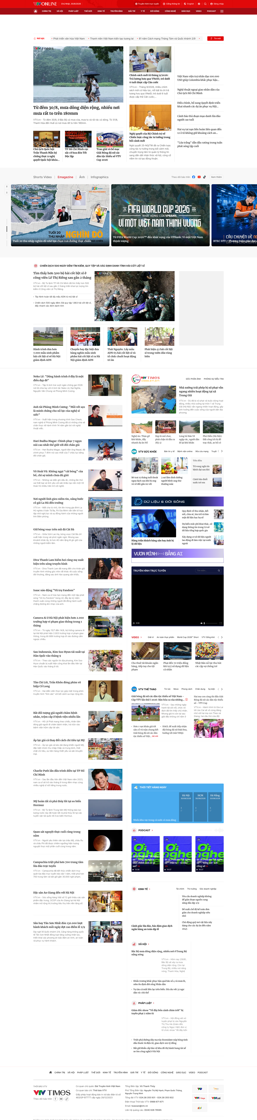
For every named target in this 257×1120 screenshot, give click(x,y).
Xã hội (142, 944)
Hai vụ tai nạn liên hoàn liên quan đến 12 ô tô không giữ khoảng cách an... (199, 131)
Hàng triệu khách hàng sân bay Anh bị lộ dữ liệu (152, 542)
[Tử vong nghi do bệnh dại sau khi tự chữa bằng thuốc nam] (217, 469)
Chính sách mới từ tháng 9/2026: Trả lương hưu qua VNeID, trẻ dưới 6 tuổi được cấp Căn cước (149, 79)
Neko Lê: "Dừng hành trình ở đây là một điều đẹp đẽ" (58, 378)
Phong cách (186, 689)
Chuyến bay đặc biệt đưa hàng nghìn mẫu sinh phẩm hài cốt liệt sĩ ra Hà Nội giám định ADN (85, 355)
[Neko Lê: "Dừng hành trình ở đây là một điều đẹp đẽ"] (105, 385)
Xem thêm (216, 177)
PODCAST (144, 830)
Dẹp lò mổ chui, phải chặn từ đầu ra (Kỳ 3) (165, 439)
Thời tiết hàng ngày (153, 787)
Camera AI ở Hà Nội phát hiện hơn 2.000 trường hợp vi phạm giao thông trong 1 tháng (58, 621)
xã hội (60, 11)
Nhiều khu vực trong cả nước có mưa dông (154, 820)
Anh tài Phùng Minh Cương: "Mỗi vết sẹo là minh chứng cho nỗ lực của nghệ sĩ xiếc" (59, 410)
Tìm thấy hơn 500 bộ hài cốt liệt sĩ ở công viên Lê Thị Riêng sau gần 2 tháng (62, 275)
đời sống (154, 11)
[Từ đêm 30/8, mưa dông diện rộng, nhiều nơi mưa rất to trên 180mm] (78, 74)
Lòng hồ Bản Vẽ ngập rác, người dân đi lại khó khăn (189, 439)
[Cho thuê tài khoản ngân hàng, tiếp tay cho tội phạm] (145, 651)
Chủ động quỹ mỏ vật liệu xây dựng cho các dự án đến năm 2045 (197, 925)
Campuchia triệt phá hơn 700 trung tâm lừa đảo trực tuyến (58, 864)
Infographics (99, 177)
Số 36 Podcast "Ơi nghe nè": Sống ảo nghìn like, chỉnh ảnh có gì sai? (146, 861)
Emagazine (65, 177)
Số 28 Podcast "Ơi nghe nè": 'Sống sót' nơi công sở (209, 863)
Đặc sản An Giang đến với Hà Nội (53, 892)
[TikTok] (204, 177)
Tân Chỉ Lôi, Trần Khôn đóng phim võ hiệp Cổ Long (57, 684)
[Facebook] (194, 177)
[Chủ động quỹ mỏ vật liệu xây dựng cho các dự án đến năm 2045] (219, 925)
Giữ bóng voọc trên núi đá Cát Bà (53, 529)
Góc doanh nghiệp (208, 889)
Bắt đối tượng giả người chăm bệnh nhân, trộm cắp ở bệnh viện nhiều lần (56, 714)
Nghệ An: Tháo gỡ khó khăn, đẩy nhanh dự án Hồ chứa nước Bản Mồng (140, 439)
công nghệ (170, 11)
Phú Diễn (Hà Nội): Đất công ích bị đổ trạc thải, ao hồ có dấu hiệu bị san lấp (212, 439)
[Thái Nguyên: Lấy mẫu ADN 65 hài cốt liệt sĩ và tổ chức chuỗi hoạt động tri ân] (122, 336)
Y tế (143, 11)
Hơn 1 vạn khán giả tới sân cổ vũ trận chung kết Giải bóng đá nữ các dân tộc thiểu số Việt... (145, 731)
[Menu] (222, 11)
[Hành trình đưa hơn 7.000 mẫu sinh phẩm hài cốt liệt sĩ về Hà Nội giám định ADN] (48, 336)
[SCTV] (199, 1107)
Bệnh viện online (184, 451)
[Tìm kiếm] (206, 4)
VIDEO (135, 637)
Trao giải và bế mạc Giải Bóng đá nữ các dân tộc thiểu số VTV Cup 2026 (109, 154)
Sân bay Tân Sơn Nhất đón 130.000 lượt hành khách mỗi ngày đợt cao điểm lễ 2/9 (59, 925)
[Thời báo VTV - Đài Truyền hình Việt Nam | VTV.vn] (45, 4)
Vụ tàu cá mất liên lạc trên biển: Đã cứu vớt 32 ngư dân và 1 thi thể (158, 991)
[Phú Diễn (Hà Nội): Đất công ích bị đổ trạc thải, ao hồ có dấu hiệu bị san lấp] (213, 426)
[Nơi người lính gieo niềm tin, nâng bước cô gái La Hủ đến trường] (105, 507)
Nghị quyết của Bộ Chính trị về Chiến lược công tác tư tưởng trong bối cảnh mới (149, 137)
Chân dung (200, 689)
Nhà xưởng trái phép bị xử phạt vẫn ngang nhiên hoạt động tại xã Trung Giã (201, 391)
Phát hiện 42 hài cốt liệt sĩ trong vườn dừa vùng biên (159, 353)
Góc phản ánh (193, 379)
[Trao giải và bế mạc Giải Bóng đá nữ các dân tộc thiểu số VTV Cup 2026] (110, 139)
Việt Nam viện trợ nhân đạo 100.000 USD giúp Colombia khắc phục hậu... (198, 78)
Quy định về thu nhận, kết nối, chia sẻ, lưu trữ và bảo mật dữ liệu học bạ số (195, 514)
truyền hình (116, 11)
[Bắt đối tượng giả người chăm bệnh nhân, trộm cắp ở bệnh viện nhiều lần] (105, 721)
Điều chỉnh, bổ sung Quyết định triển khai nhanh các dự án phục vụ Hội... (198, 104)
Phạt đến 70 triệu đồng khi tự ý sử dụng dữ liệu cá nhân (176, 666)
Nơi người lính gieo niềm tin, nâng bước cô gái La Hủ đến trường (58, 500)
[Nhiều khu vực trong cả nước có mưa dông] (154, 804)
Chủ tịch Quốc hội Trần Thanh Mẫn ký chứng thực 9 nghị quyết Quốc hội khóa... (46, 154)
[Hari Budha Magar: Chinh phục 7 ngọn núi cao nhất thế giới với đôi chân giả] (105, 450)
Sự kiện (211, 689)
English (190, 4)
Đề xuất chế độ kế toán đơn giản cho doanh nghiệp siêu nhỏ (196, 912)
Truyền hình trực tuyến (148, 4)
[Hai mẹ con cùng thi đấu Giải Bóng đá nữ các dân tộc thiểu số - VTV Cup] (209, 728)
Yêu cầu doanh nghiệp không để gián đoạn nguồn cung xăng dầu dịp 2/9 (196, 899)
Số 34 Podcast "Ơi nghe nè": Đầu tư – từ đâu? (177, 861)
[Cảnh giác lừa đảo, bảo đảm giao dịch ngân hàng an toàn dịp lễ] (153, 909)
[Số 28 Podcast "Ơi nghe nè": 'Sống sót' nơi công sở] (209, 854)
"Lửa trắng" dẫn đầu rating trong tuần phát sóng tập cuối (199, 144)
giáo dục (185, 11)
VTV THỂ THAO (147, 689)
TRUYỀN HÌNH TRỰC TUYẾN (149, 570)
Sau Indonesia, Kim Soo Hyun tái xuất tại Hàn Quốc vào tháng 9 (59, 653)
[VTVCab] (216, 1098)
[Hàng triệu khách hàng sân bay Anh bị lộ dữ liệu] (153, 523)
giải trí (131, 11)
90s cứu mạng (201, 451)
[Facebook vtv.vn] (200, 4)
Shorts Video (42, 177)
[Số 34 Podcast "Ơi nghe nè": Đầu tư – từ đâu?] (177, 854)
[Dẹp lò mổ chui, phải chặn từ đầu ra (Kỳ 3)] (165, 426)
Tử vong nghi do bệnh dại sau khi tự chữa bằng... (201, 468)
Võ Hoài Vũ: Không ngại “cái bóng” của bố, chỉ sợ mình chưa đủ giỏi (58, 473)
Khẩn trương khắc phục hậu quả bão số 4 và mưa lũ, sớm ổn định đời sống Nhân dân (159, 983)
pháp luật (74, 11)
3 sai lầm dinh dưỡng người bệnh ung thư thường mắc (171, 480)
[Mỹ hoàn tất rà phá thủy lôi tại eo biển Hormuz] (105, 810)
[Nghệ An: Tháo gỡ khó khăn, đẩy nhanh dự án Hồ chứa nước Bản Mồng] (141, 426)
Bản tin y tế (169, 451)
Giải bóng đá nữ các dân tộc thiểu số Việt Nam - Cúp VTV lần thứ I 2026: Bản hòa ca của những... (158, 698)
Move (176, 689)
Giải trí (151, 637)
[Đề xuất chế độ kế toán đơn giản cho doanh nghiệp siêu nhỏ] (219, 912)
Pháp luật (145, 1003)
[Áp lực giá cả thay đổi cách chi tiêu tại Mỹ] (105, 749)
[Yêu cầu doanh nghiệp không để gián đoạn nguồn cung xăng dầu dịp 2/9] (219, 900)
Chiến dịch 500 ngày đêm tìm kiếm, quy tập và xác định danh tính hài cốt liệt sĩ (92, 265)
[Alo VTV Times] (145, 379)
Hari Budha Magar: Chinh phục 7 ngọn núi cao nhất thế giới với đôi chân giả (57, 443)
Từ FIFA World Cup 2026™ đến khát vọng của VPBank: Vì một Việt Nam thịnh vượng (158, 239)
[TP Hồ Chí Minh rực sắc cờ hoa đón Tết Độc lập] (78, 139)
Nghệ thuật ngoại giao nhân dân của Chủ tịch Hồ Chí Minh (198, 91)
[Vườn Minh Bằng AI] (177, 553)
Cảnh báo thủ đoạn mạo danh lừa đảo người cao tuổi (199, 118)
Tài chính (180, 889)
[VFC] (199, 1089)
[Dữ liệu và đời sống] (159, 501)
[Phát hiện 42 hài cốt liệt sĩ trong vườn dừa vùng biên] (159, 336)
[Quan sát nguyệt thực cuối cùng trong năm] (105, 840)
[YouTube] (199, 177)
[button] (218, 451)
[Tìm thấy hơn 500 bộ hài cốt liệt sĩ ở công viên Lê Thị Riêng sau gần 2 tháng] (135, 296)
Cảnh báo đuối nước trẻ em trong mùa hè (200, 481)
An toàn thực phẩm (165, 637)
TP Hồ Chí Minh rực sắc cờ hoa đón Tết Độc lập (76, 153)
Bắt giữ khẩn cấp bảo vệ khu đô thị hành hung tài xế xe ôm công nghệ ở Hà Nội (159, 1050)
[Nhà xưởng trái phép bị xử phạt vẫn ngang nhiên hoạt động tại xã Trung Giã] (153, 400)
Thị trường (192, 889)
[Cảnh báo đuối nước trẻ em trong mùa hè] (217, 482)
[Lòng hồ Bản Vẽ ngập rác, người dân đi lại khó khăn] (189, 426)
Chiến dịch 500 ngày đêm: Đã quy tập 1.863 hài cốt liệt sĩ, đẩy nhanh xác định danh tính (63, 304)
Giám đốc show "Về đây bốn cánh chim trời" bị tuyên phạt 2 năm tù (157, 1012)
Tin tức (167, 689)
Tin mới (217, 38)
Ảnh (82, 177)
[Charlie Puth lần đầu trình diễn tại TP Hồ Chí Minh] (105, 779)
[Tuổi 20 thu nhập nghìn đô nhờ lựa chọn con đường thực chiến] (60, 215)
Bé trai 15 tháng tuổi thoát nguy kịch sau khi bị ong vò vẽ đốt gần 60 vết (144, 480)
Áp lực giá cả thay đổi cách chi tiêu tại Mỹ (59, 740)
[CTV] (199, 1098)
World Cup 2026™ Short (188, 637)
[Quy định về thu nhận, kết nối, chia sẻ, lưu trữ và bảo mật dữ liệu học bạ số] (219, 514)
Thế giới (88, 11)
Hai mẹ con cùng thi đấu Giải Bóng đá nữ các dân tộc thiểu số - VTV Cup (208, 699)
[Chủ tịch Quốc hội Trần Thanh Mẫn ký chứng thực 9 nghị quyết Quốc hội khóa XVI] (46, 139)
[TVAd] (216, 1089)
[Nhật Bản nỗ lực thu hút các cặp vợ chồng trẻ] (209, 651)
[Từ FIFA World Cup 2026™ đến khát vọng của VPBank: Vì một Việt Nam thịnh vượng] (160, 215)
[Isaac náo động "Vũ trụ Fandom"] (105, 599)
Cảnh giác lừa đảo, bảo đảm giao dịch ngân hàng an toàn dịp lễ (151, 928)
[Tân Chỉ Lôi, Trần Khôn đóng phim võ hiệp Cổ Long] (105, 691)
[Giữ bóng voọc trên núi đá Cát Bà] (105, 538)
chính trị (46, 11)
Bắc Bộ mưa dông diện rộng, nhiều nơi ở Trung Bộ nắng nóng (159, 953)
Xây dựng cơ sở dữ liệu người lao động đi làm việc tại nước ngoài (196, 540)
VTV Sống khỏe (209, 637)
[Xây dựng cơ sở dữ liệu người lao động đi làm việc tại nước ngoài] (219, 540)
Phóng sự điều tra (214, 379)
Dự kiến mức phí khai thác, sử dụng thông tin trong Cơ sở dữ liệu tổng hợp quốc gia (197, 527)
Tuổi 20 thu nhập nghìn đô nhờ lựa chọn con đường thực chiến (52, 241)
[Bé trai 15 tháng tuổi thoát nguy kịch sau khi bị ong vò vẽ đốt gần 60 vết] (144, 465)
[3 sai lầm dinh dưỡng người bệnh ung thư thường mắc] (174, 465)
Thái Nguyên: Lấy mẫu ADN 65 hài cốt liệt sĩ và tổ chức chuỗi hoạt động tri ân (122, 355)
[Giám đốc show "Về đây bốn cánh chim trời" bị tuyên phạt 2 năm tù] (145, 1026)
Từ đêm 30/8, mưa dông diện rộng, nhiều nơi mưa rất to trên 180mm (76, 110)
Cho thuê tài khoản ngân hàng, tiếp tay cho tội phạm (144, 666)
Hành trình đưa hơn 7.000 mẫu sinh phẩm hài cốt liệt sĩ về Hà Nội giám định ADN (46, 355)
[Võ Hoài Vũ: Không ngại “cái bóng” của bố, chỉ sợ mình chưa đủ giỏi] (105, 480)
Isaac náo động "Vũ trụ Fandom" (54, 590)
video (199, 11)
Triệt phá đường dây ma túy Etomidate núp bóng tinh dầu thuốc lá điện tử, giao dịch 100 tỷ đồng (160, 1041)
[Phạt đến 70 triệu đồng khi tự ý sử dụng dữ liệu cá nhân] (177, 651)
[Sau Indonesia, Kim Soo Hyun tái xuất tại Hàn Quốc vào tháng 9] (105, 660)
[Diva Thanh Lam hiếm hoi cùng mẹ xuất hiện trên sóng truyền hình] (105, 568)
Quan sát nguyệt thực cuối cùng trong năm (56, 833)
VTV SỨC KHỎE (147, 451)
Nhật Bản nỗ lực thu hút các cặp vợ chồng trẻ (208, 665)
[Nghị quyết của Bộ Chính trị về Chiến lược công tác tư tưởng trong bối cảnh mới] (150, 118)
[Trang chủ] (35, 11)
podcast (211, 11)
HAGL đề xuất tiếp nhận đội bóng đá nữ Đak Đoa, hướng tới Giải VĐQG (174, 729)
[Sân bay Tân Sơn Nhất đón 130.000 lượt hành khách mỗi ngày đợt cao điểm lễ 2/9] (105, 932)
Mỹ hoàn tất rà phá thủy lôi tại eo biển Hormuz (57, 803)
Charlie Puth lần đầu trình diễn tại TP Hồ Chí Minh (58, 772)
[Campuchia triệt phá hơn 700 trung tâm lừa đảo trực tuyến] (105, 871)
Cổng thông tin (173, 4)
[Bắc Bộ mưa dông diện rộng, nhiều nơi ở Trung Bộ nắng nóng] (145, 967)
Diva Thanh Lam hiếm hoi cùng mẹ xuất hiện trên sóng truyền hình (58, 561)
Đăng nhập (219, 4)
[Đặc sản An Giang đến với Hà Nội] (105, 901)
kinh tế (101, 11)
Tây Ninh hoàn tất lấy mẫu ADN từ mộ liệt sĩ (56, 297)
